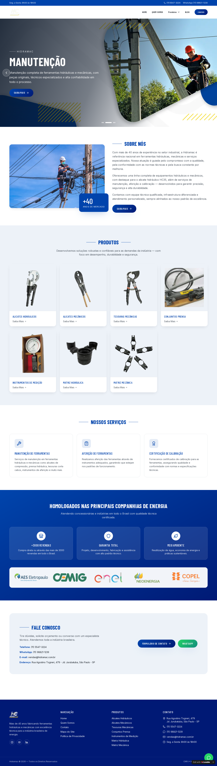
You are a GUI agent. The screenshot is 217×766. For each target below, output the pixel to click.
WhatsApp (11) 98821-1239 (195, 3)
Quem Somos (157, 12)
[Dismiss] (213, 762)
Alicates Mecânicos (122, 722)
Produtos (172, 12)
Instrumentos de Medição (125, 736)
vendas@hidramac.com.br (41, 657)
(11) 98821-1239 (41, 652)
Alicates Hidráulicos (122, 718)
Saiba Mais (19, 92)
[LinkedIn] (26, 742)
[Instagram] (12, 742)
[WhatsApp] (208, 757)
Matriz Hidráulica (120, 740)
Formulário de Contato (154, 643)
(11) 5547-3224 (173, 3)
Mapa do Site (68, 731)
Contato (201, 12)
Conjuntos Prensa (121, 731)
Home (144, 12)
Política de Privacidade (73, 736)
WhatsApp (187, 643)
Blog (187, 12)
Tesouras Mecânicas (122, 727)
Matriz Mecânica (120, 745)
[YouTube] (19, 742)
